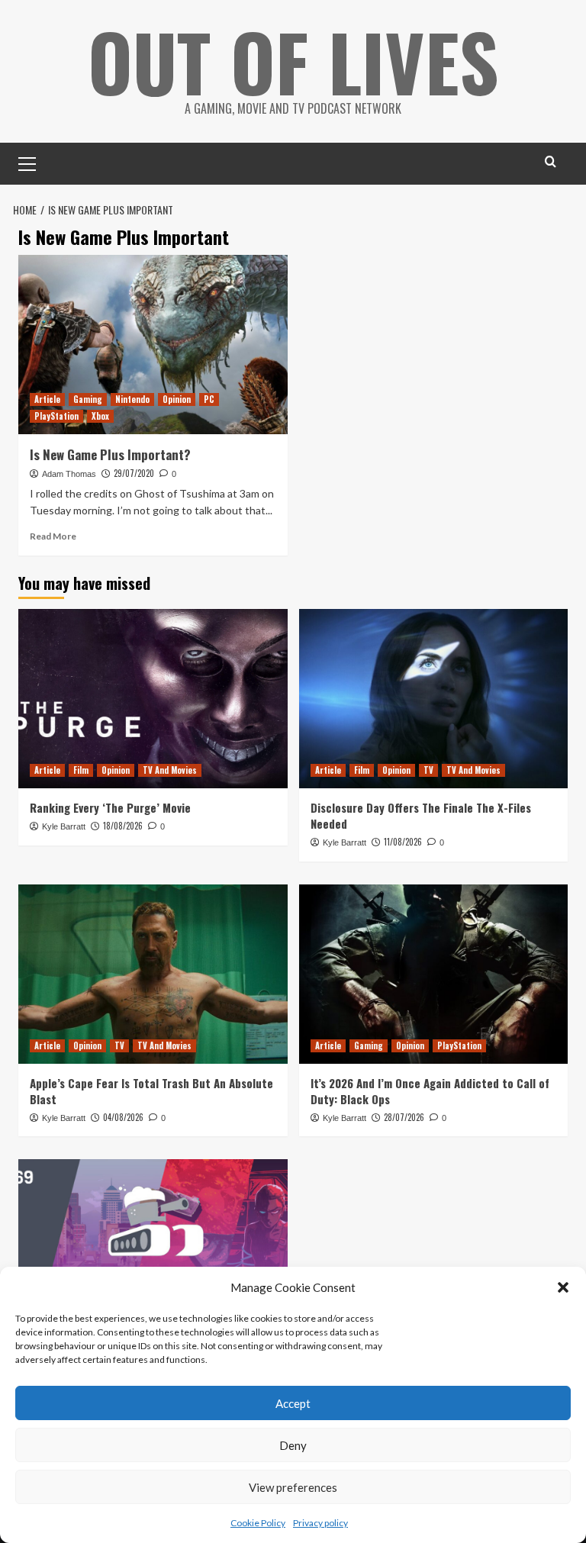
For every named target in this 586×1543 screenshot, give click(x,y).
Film (81, 770)
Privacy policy (320, 1523)
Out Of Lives (293, 61)
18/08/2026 (123, 826)
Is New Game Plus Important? (110, 454)
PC (209, 399)
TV (428, 770)
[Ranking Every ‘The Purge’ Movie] (153, 698)
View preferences (293, 1487)
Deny (293, 1445)
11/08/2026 (403, 842)
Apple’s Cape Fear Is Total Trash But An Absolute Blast (151, 1090)
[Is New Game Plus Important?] (153, 344)
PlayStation (56, 416)
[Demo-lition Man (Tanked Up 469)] (153, 1248)
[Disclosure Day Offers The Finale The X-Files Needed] (433, 698)
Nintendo (132, 399)
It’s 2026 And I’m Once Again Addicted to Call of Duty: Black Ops (430, 1090)
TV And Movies (170, 770)
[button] (563, 1287)
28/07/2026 (404, 1117)
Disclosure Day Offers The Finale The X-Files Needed (421, 815)
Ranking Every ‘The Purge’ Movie (110, 807)
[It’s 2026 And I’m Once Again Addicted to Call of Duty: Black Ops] (433, 974)
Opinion (177, 399)
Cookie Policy (257, 1523)
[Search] (550, 161)
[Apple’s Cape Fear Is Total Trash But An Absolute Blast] (153, 974)
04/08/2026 (123, 1117)
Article (47, 399)
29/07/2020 (134, 473)
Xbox (100, 416)
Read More (53, 536)
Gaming (87, 399)
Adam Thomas (69, 473)
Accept (293, 1403)
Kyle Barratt (63, 826)
